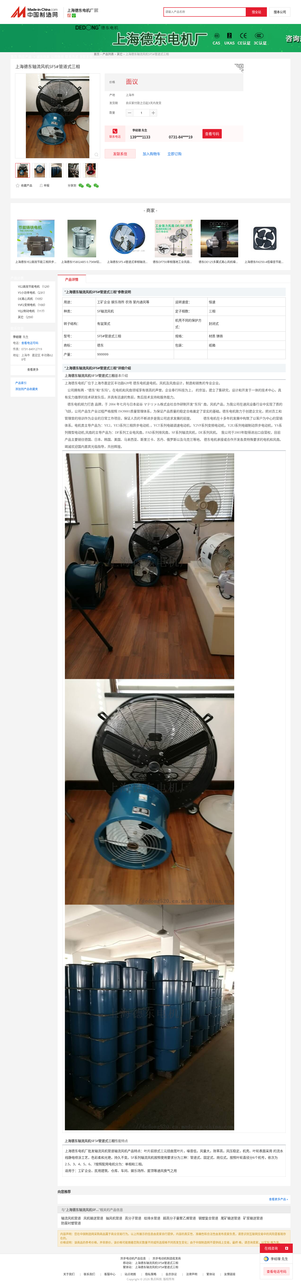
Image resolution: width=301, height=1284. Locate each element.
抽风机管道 (114, 1218)
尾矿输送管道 (231, 1218)
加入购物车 (151, 153)
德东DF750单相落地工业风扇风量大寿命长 (179, 262)
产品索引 (21, 383)
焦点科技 (156, 1279)
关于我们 (69, 1274)
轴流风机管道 (71, 1218)
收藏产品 (26, 186)
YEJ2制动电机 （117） (32, 311)
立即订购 (174, 153)
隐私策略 (150, 1274)
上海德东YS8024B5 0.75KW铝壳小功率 (86, 262)
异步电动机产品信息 (133, 1258)
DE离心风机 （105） (31, 299)
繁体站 (210, 1274)
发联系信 (120, 153)
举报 (46, 186)
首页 (96, 54)
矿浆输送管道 (253, 1218)
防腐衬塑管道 (71, 1223)
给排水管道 (152, 1218)
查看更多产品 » (278, 1199)
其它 (120, 54)
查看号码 (212, 133)
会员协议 (171, 1274)
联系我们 (89, 1274)
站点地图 (130, 1274)
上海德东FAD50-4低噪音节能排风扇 (267, 262)
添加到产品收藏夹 (26, 389)
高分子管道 (133, 1218)
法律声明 (191, 1274)
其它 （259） (26, 317)
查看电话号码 (29, 343)
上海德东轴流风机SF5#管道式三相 (156, 1263)
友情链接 (229, 1274)
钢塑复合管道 (208, 1218)
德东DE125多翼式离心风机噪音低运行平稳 (226, 262)
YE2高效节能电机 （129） (34, 287)
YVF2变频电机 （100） (32, 305)
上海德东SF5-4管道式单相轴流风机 (129, 262)
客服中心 (109, 1274)
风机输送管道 (93, 1218)
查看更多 (33, 370)
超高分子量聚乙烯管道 (179, 1218)
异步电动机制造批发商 (167, 1258)
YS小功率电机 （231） (32, 293)
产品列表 (108, 54)
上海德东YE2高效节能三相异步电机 (37, 262)
